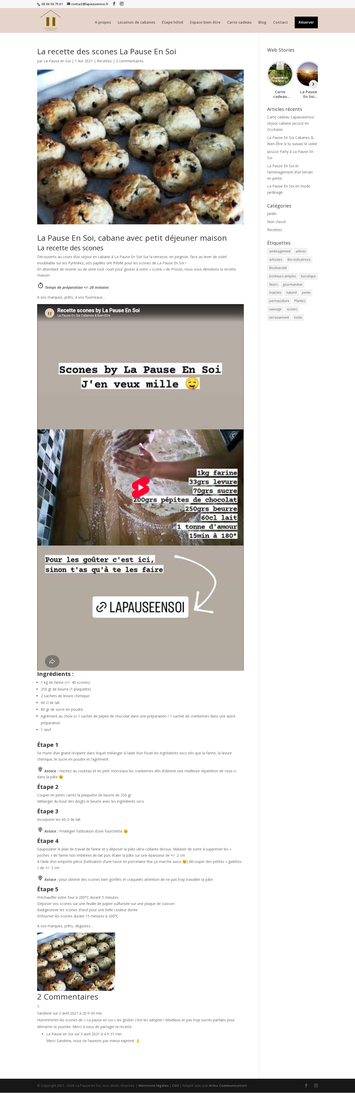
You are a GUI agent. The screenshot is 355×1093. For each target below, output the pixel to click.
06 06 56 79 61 (52, 4)
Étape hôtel (172, 23)
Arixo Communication (228, 1085)
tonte (298, 317)
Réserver (306, 23)
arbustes (275, 259)
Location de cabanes (136, 23)
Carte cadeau (239, 23)
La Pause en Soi (57, 60)
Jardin (272, 213)
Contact (280, 23)
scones (292, 309)
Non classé (276, 221)
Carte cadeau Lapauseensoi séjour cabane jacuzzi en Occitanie (290, 123)
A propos (103, 23)
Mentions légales (154, 1085)
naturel (291, 292)
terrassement (279, 317)
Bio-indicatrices (298, 259)
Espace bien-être (205, 23)
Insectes (275, 292)
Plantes (299, 301)
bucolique (308, 276)
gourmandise (293, 284)
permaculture (279, 301)
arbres (301, 251)
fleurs (273, 284)
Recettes (104, 60)
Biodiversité (278, 268)
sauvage (275, 309)
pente (306, 292)
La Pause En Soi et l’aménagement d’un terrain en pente (290, 172)
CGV (175, 1085)
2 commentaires (129, 60)
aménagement (280, 251)
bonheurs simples (282, 276)
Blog (262, 23)
